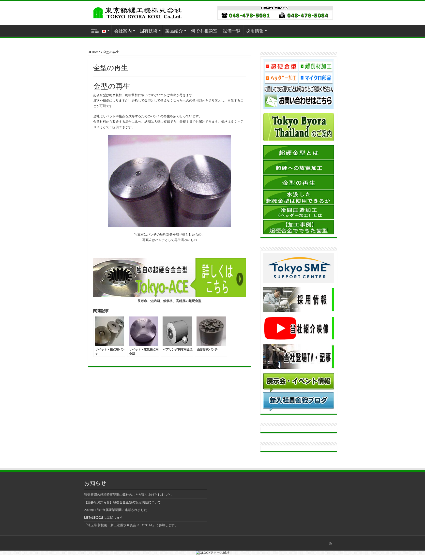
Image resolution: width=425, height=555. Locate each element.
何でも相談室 (204, 30)
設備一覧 (232, 30)
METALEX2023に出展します (103, 517)
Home (95, 52)
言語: (96, 30)
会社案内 (123, 30)
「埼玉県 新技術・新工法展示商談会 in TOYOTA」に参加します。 (131, 525)
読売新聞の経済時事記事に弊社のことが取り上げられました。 (129, 494)
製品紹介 (174, 30)
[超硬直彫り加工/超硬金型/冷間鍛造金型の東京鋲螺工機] (137, 12)
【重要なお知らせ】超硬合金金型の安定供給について (122, 502)
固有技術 (148, 30)
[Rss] (331, 543)
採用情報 (255, 30)
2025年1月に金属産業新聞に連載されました (115, 510)
